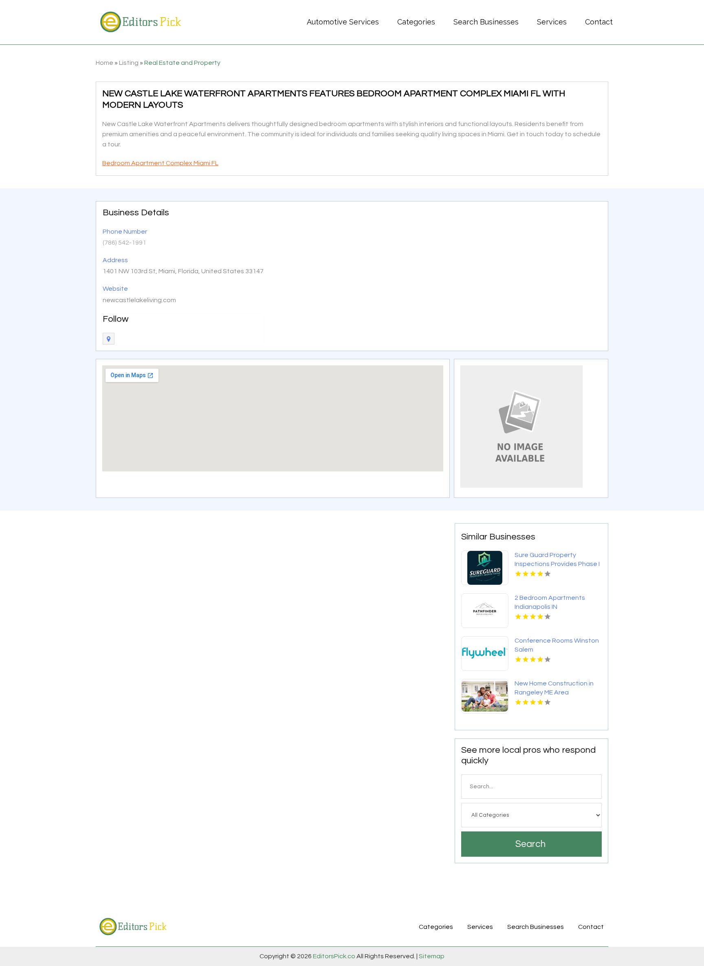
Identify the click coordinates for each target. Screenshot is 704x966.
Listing (129, 63)
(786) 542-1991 (124, 242)
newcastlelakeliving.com (139, 300)
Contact (599, 22)
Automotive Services (343, 22)
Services (552, 22)
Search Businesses (486, 22)
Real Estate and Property (182, 63)
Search (530, 844)
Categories (416, 22)
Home (104, 63)
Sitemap (431, 956)
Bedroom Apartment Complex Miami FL (160, 163)
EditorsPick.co (334, 956)
